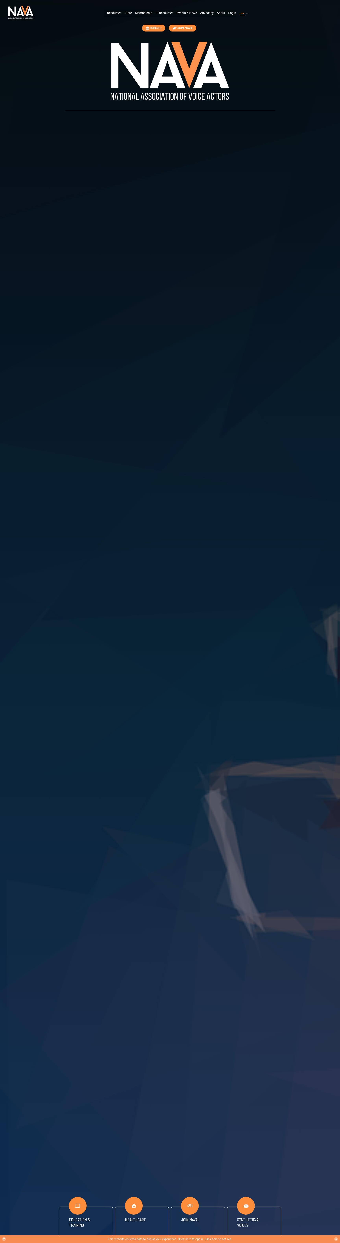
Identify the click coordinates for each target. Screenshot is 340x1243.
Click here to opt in (190, 1239)
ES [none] (247, 13)
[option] (247, 13)
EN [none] (242, 13)
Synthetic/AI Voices (248, 1222)
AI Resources (164, 13)
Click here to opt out (217, 1239)
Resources (114, 13)
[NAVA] (21, 13)
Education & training (79, 1222)
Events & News (186, 13)
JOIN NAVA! (190, 1219)
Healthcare (135, 1219)
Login (232, 13)
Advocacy (207, 13)
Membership (143, 13)
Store (128, 13)
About (221, 13)
